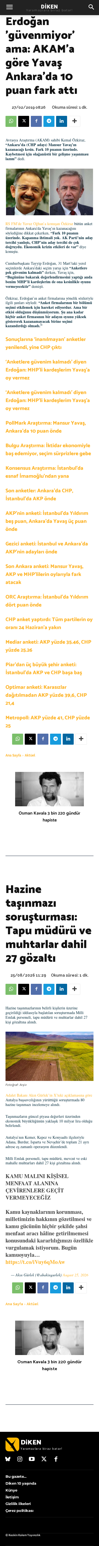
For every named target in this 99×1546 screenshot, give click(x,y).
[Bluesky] (8, 1459)
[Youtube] (32, 1459)
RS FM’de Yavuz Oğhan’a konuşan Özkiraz (39, 223)
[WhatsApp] (11, 121)
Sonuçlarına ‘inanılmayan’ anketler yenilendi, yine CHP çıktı (46, 343)
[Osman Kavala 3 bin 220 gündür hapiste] (49, 789)
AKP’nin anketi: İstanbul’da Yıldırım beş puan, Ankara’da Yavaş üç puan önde (47, 521)
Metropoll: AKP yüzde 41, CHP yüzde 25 (48, 722)
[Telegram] (48, 121)
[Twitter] (44, 1459)
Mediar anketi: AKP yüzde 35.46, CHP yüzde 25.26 (48, 646)
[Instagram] (20, 1459)
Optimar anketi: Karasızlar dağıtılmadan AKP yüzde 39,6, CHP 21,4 (46, 695)
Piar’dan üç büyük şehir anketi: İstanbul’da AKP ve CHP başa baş (44, 668)
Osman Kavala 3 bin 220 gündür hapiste (49, 817)
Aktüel (30, 755)
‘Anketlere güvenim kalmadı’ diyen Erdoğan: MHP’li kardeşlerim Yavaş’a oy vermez (48, 370)
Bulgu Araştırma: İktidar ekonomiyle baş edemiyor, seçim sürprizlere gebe (48, 449)
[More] (74, 121)
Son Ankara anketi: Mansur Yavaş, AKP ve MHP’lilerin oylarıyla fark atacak (44, 574)
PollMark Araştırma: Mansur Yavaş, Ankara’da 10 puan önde (46, 427)
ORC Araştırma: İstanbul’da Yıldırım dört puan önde (47, 601)
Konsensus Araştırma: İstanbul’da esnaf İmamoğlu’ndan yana (44, 472)
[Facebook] (36, 121)
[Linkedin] (61, 121)
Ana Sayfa (13, 755)
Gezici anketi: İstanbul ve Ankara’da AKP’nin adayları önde (47, 548)
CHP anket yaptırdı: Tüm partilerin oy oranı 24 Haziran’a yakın (49, 623)
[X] (23, 121)
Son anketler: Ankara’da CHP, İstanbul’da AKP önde (39, 495)
